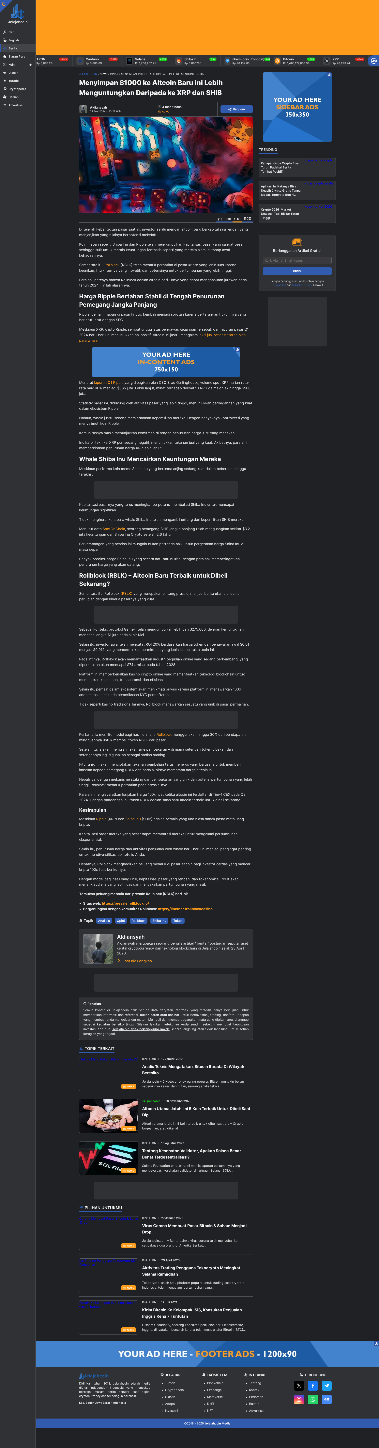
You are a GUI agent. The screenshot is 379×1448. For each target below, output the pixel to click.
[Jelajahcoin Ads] (166, 362)
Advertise (256, 1411)
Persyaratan (278, 285)
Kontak (254, 1390)
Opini (121, 921)
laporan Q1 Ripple (108, 382)
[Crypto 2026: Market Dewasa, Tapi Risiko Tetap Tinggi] (320, 213)
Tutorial (170, 1383)
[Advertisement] (154, 27)
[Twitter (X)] (299, 1386)
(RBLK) (126, 593)
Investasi (171, 1411)
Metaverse (215, 1397)
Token (178, 921)
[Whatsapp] (313, 1399)
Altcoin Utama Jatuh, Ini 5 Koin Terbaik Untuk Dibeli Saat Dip (196, 1111)
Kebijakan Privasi (302, 285)
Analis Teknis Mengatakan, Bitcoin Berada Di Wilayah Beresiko (193, 1069)
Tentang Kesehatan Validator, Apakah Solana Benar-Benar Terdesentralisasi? (192, 1154)
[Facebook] (313, 1386)
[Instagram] (299, 1399)
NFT (210, 1411)
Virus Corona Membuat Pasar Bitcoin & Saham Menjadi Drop (194, 1228)
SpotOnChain (114, 529)
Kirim (297, 271)
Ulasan (170, 1397)
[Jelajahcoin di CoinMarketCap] (373, 60)
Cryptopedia (174, 1390)
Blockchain (215, 1383)
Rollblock (112, 265)
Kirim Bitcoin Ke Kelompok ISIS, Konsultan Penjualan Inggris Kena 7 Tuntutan (192, 1313)
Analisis (104, 921)
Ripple (101, 819)
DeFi (210, 1404)
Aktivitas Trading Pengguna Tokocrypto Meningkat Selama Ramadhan (191, 1271)
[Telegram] (327, 1386)
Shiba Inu (133, 819)
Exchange (214, 1390)
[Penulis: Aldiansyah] (83, 109)
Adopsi (170, 1404)
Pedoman (256, 1397)
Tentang (255, 1383)
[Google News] (327, 1399)
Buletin (254, 1404)
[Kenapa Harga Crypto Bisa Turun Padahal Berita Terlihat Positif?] (320, 167)
